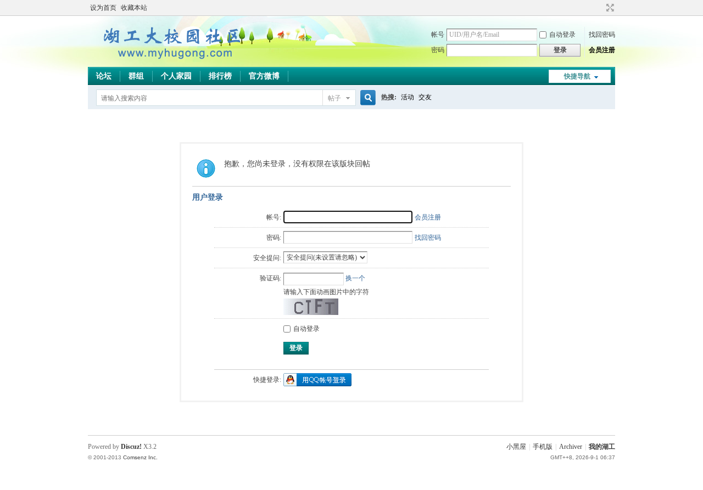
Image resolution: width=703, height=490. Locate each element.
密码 (437, 50)
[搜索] (366, 98)
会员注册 (602, 50)
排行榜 (220, 76)
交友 (425, 97)
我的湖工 (602, 446)
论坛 (103, 76)
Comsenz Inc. (140, 457)
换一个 (355, 278)
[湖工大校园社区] (170, 60)
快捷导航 (577, 76)
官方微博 (264, 76)
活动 (407, 97)
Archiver (570, 446)
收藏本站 (134, 8)
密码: (273, 237)
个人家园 (176, 76)
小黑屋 (516, 446)
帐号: (273, 217)
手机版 (543, 446)
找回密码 (602, 34)
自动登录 (562, 34)
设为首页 (103, 8)
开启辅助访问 (599, 8)
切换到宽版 (608, 8)
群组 (136, 76)
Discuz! (131, 446)
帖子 (334, 98)
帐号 (437, 34)
